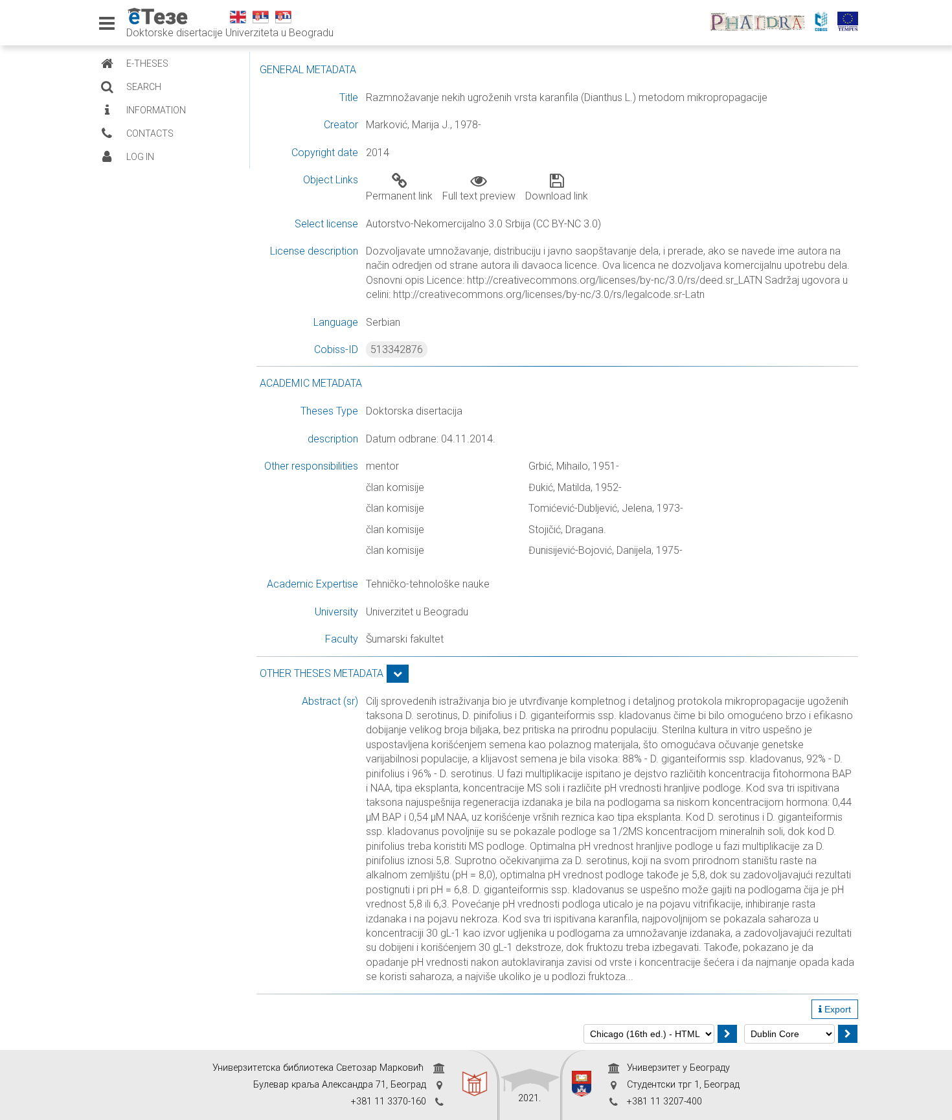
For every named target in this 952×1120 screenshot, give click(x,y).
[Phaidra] (760, 23)
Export (836, 1009)
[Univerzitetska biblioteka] (475, 1085)
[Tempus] (851, 23)
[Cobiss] (824, 23)
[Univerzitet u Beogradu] (581, 1085)
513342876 (396, 349)
